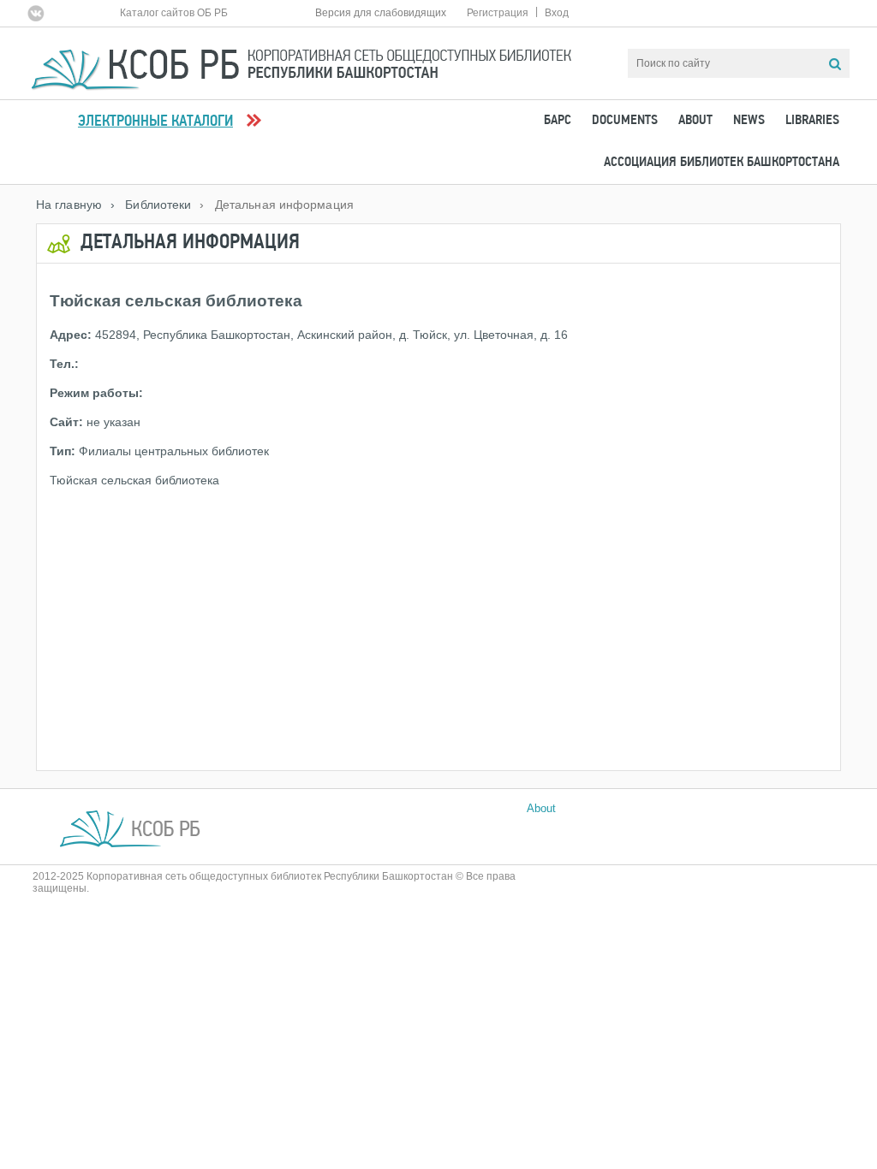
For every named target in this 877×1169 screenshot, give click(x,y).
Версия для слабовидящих (380, 13)
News (749, 121)
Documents (625, 121)
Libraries (812, 121)
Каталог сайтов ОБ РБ (174, 13)
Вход (557, 13)
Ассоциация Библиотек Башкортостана (721, 162)
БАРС (557, 121)
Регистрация (497, 13)
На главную (69, 204)
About (695, 121)
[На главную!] (301, 62)
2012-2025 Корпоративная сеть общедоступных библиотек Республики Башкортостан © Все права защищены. (274, 882)
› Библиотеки (150, 204)
